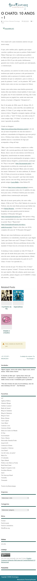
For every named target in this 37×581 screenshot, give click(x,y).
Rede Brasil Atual (6, 465)
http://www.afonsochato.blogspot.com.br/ (15, 129)
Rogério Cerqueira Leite (8, 468)
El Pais (3, 433)
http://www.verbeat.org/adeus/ (18, 187)
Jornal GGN (4, 443)
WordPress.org (5, 528)
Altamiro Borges (6, 403)
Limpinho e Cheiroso (7, 448)
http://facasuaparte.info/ (23, 163)
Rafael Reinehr (9, 208)
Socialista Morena (6, 470)
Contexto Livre (5, 425)
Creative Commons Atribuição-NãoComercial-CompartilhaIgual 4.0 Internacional (18, 560)
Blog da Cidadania (6, 410)
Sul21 (3, 473)
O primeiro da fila (6, 308)
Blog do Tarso (5, 415)
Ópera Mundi (5, 460)
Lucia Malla (15, 182)
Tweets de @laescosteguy (8, 486)
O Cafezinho (4, 458)
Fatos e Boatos (5, 438)
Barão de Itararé (5, 408)
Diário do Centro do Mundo (9, 430)
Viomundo (4, 480)
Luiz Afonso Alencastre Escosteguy (11, 21)
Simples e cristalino (6, 332)
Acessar (3, 520)
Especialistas (18, 307)
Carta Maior (4, 423)
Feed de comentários (7, 525)
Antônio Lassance (6, 406)
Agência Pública (6, 401)
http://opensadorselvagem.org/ (11, 216)
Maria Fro (4, 455)
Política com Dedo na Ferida (9, 463)
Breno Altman (5, 418)
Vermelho (4, 478)
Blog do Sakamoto (6, 413)
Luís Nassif (4, 450)
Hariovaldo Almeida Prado (9, 440)
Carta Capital (5, 420)
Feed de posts (5, 523)
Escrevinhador (5, 435)
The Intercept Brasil (7, 475)
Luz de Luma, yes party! (8, 453)
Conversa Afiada (6, 428)
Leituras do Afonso (6, 445)
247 (2, 398)
